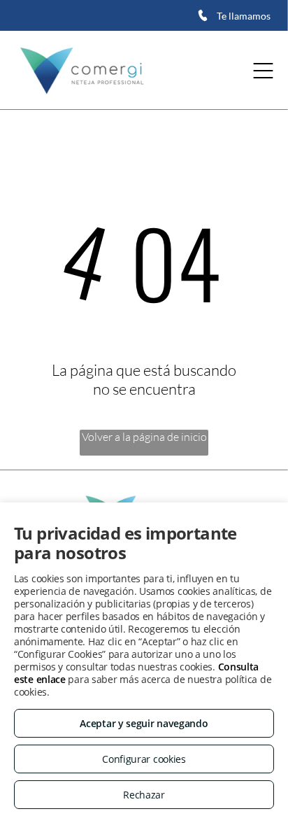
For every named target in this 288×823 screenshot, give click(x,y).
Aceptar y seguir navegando (144, 723)
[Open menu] (263, 70)
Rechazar (144, 794)
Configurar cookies (144, 759)
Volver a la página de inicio (144, 437)
